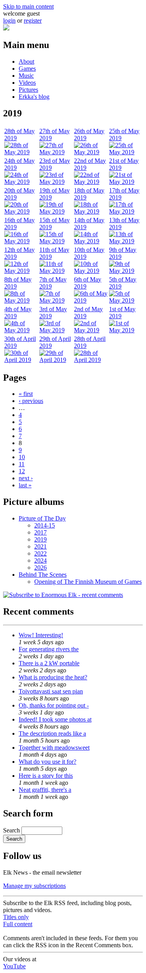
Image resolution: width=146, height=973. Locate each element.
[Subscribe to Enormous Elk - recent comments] (63, 595)
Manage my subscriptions (34, 885)
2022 (40, 553)
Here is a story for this (46, 775)
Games (27, 68)
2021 (40, 546)
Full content (17, 924)
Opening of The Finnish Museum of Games (88, 581)
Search (12, 830)
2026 (40, 567)
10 (22, 457)
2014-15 (44, 525)
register (33, 20)
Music (26, 75)
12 (22, 471)
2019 (40, 539)
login (9, 20)
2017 (40, 532)
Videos (27, 82)
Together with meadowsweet (54, 747)
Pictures (28, 89)
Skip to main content (28, 6)
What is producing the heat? (53, 677)
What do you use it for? (47, 761)
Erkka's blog (34, 96)
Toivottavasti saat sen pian (51, 691)
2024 (40, 560)
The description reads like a (52, 733)
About (26, 61)
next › (26, 478)
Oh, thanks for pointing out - (54, 705)
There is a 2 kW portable (49, 663)
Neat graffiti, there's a (45, 789)
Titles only (16, 917)
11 (22, 464)
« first (26, 393)
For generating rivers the (49, 649)
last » (25, 485)
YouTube (14, 966)
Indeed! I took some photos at (55, 719)
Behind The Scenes (43, 574)
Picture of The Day (42, 518)
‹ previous (31, 400)
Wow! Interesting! (41, 635)
